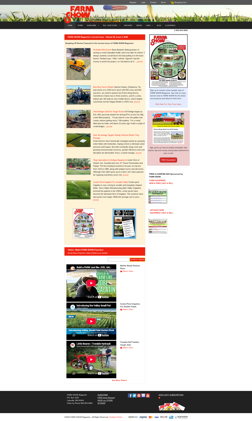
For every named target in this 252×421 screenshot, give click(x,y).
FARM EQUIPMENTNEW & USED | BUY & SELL (161, 181)
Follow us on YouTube (99, 253)
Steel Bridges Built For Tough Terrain (108, 111)
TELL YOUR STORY (110, 25)
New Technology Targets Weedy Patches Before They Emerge (116, 136)
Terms (119, 417)
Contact (153, 2)
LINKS (148, 25)
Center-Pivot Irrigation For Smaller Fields (110, 182)
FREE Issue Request (106, 398)
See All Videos (73, 253)
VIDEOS (139, 25)
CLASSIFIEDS (170, 25)
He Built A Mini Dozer (102, 50)
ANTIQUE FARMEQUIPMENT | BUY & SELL (161, 211)
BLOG (159, 25)
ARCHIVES (128, 25)
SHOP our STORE (105, 400)
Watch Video (128, 271)
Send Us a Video (84, 253)
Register (133, 2)
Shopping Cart (180, 2)
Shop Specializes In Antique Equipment (110, 160)
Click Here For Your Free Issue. (168, 104)
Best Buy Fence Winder (103, 87)
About (163, 2)
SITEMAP (102, 403)
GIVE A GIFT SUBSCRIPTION (171, 395)
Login (143, 2)
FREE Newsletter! (168, 160)
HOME (70, 25)
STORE (80, 25)
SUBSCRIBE (91, 25)
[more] (140, 62)
